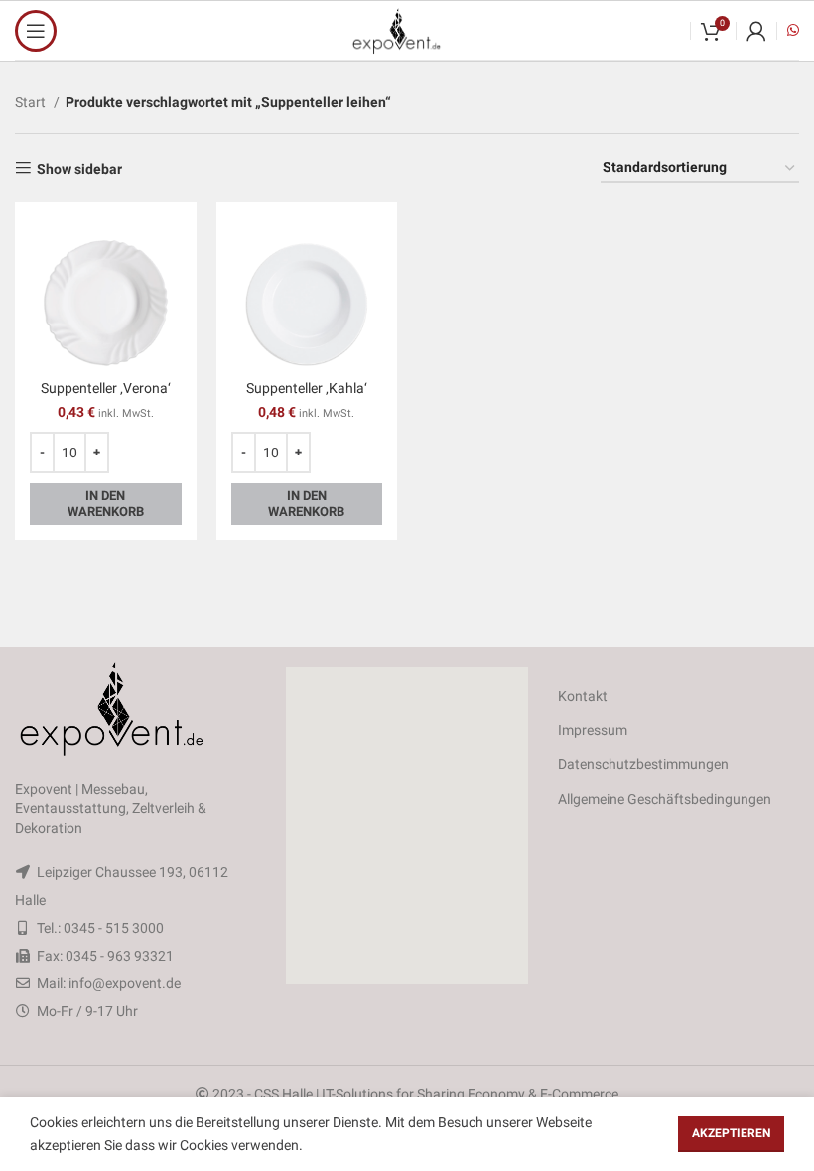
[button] (407, 825)
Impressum (592, 730)
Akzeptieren (731, 1133)
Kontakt (583, 696)
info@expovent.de (124, 983)
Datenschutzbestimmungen (643, 764)
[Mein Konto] (756, 31)
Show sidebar (79, 169)
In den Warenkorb (106, 503)
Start (32, 102)
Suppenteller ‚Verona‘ (106, 388)
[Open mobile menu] (36, 31)
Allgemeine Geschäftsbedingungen (664, 799)
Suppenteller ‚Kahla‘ (306, 388)
